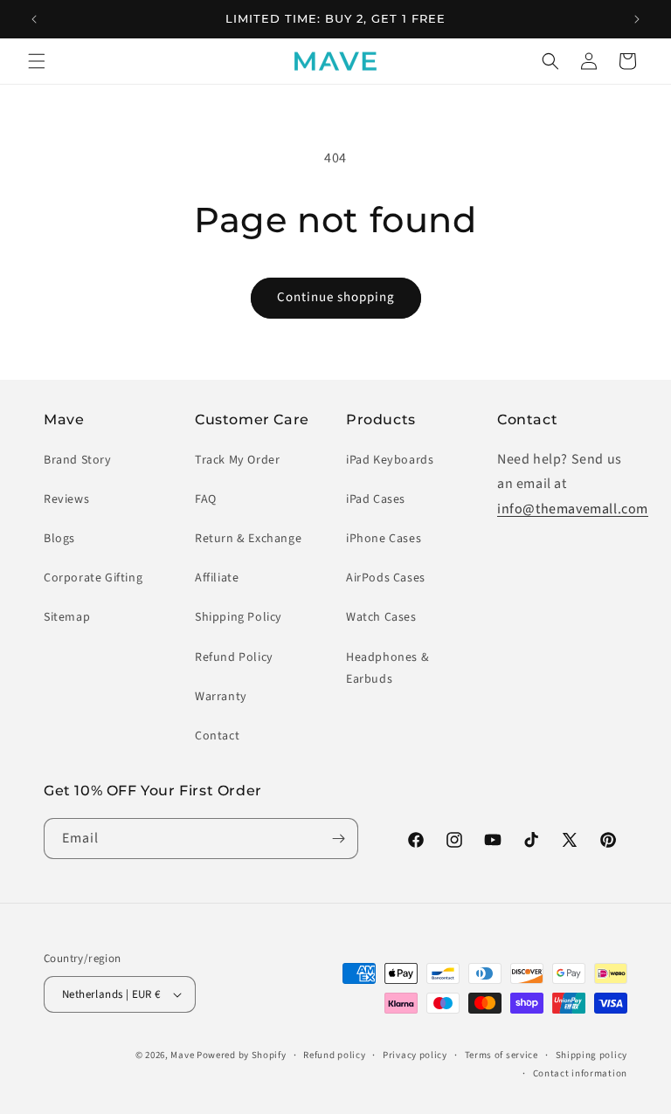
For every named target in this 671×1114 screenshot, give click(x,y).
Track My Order (237, 460)
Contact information (580, 1073)
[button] (36, 61)
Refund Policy (234, 657)
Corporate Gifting (93, 578)
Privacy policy (415, 1055)
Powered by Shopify (242, 1055)
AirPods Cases (385, 578)
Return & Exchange (248, 538)
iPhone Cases (383, 538)
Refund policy (334, 1055)
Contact (217, 736)
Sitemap (67, 617)
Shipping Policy (238, 617)
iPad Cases (375, 499)
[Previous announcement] (34, 19)
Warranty (221, 696)
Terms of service (501, 1055)
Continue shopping (336, 297)
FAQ (206, 499)
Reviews (66, 499)
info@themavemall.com (572, 509)
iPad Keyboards (389, 460)
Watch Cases (381, 617)
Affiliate (217, 578)
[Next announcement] (637, 19)
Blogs (59, 538)
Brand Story (78, 460)
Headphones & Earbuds (387, 668)
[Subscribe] (338, 838)
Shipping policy (592, 1055)
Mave (182, 1055)
